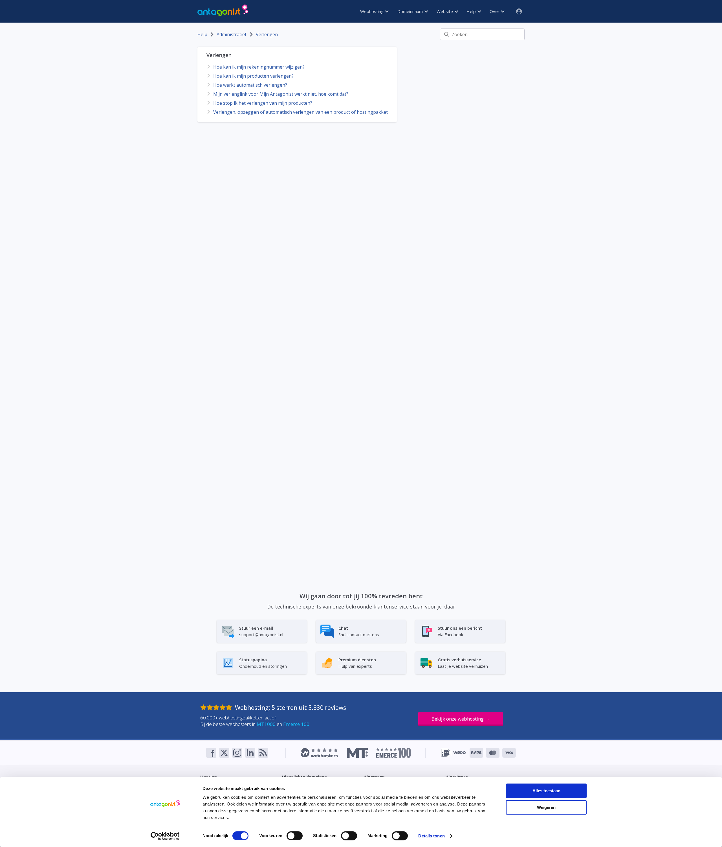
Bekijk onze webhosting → (461, 718)
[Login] (517, 11)
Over (495, 11)
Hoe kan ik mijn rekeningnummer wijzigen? (259, 67)
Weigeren (546, 807)
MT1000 (266, 724)
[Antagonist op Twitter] (224, 753)
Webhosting (372, 11)
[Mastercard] (492, 753)
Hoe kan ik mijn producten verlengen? (253, 76)
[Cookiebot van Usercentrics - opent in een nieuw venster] (165, 836)
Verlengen (267, 34)
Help (471, 11)
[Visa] (509, 753)
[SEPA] (476, 753)
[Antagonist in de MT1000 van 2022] (357, 753)
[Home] (222, 11)
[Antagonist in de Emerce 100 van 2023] (393, 753)
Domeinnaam (410, 11)
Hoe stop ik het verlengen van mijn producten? (262, 103)
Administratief (231, 34)
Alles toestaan (546, 790)
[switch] (295, 835)
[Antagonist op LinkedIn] (250, 753)
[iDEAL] (453, 753)
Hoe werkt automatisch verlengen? (250, 85)
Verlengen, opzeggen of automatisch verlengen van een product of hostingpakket (300, 112)
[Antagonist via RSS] (263, 753)
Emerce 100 (296, 724)
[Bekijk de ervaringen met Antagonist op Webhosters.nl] (319, 753)
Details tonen (431, 835)
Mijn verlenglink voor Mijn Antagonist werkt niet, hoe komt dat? (280, 94)
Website (445, 11)
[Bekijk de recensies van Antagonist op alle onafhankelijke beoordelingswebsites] (217, 708)
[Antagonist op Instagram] (237, 753)
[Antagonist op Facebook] (211, 753)
